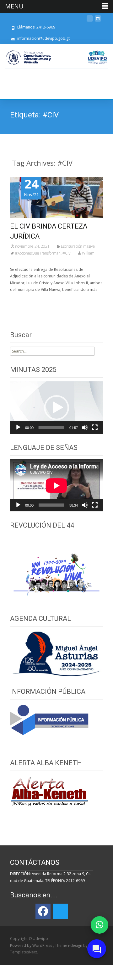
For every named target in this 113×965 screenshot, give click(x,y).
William (88, 253)
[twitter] (90, 20)
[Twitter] (60, 911)
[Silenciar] (85, 427)
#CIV (66, 253)
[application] (56, 407)
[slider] (51, 427)
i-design (75, 945)
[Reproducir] (18, 427)
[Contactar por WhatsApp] (99, 925)
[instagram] (98, 20)
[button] (56, 407)
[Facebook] (43, 911)
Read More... (22, 307)
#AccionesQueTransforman (38, 253)
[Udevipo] (97, 57)
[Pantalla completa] (95, 427)
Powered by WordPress (31, 945)
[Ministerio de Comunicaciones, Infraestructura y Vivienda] (28, 57)
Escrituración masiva (78, 246)
